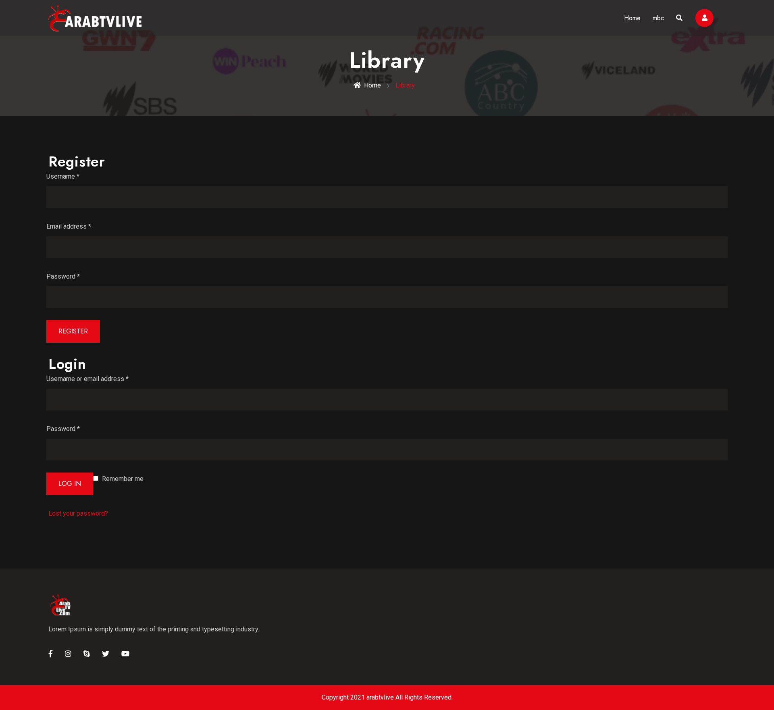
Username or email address (87, 379)
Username (62, 176)
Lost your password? (78, 513)
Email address (68, 226)
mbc (658, 18)
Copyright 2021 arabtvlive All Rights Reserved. (387, 697)
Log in (69, 483)
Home (632, 18)
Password (63, 276)
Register (73, 331)
